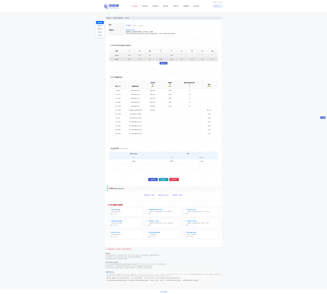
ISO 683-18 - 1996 (149, 195)
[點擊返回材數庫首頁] (111, 6)
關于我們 (196, 6)
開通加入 (163, 180)
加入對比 (134, 25)
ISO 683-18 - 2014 (163, 195)
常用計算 (175, 6)
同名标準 (100, 35)
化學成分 (100, 25)
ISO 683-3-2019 (191, 209)
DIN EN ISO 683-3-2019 (155, 209)
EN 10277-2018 (115, 232)
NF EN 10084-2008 (154, 232)
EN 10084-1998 (115, 209)
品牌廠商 (186, 6)
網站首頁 (109, 18)
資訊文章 (165, 6)
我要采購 (153, 180)
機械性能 (100, 29)
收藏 (141, 25)
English (221, 2)
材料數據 (134, 6)
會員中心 (217, 6)
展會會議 (155, 6)
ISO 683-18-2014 (192, 221)
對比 (322, 117)
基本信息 (100, 22)
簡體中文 (215, 2)
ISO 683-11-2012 (154, 221)
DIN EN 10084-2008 (116, 221)
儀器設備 (145, 6)
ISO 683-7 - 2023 (177, 195)
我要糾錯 (174, 180)
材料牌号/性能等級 (118, 18)
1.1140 (115, 213)
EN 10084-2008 (191, 232)
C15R (111, 213)
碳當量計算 (163, 63)
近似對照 (100, 32)
